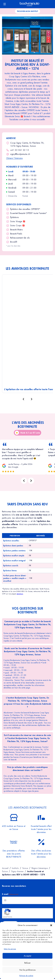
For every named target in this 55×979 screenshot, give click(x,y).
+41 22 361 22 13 (19, 150)
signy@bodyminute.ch (20, 154)
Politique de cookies (26, 976)
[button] (51, 925)
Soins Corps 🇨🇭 (17, 225)
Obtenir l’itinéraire (14, 158)
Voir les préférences (27, 970)
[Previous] (24, 481)
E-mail (10, 894)
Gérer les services (10, 949)
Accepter (27, 956)
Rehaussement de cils (20, 237)
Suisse (25, 868)
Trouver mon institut (27, 11)
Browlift (13, 242)
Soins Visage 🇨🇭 (17, 221)
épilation (20, 594)
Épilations (14, 217)
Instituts (15, 868)
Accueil (5, 868)
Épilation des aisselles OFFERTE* (25, 209)
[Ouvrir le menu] (4, 4)
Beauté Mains (16, 229)
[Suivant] (32, 399)
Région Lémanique (40, 868)
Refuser (27, 963)
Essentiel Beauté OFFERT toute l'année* (28, 213)
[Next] (31, 481)
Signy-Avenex (17, 871)
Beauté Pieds (16, 233)
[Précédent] (23, 399)
